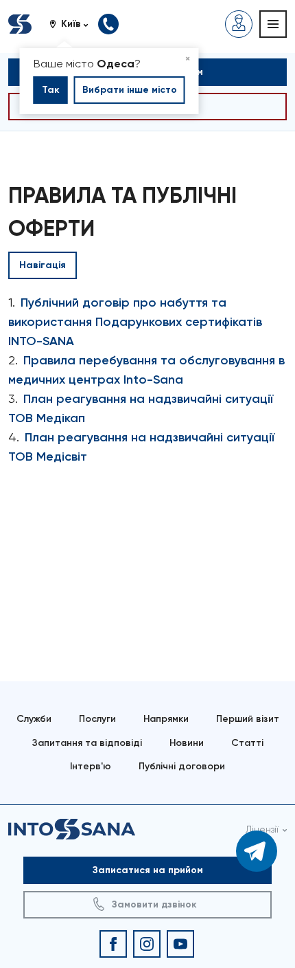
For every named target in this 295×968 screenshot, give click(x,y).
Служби (33, 719)
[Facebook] (113, 944)
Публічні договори (182, 766)
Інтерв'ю (90, 766)
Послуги (97, 719)
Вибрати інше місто (129, 90)
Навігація (42, 265)
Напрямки (166, 719)
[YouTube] (180, 944)
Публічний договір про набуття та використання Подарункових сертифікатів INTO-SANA (135, 322)
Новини (186, 743)
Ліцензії (262, 829)
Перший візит (247, 719)
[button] (74, 24)
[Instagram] (147, 944)
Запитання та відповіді (87, 743)
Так (51, 90)
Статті (247, 743)
